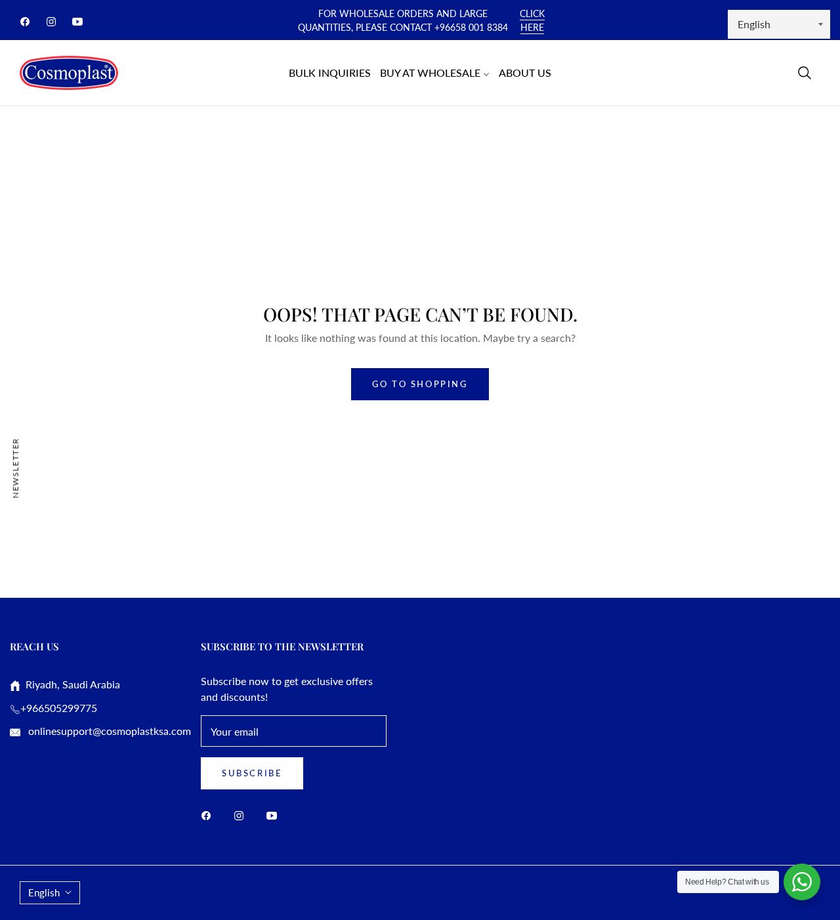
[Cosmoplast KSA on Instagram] (242, 814)
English (44, 892)
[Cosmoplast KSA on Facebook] (209, 814)
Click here (532, 20)
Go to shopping (419, 384)
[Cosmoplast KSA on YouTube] (275, 814)
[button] (804, 73)
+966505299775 (58, 707)
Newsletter (15, 467)
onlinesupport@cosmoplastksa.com (108, 730)
